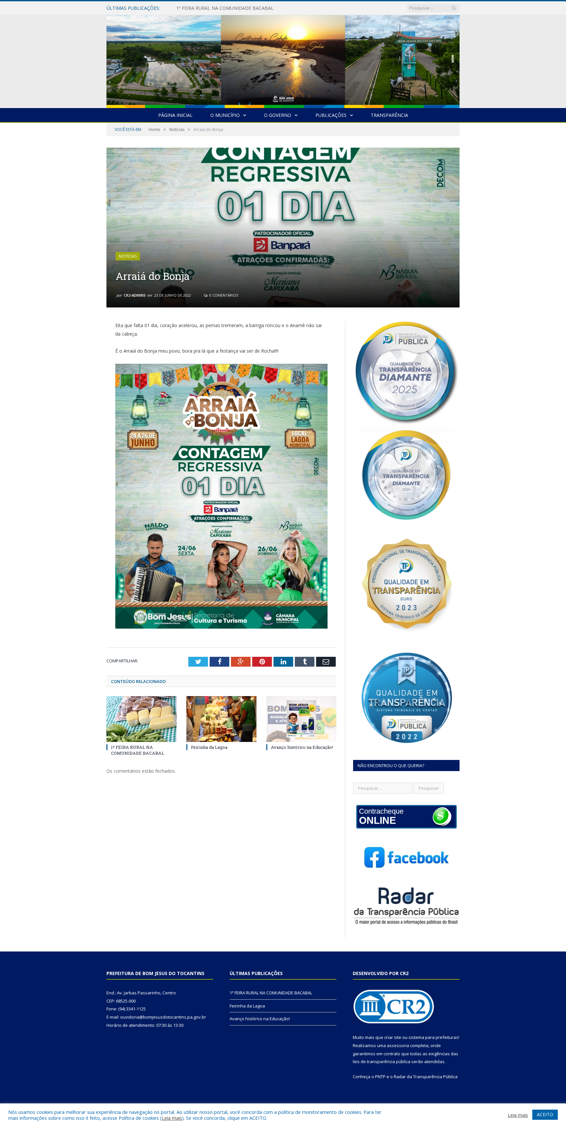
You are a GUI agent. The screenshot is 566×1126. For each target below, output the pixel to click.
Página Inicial (175, 115)
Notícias (128, 256)
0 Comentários (223, 295)
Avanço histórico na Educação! (302, 747)
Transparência (389, 115)
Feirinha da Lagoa (195, 8)
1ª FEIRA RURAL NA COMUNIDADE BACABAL (137, 750)
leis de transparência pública (381, 1061)
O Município (225, 115)
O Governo (277, 115)
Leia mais (172, 1118)
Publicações (331, 115)
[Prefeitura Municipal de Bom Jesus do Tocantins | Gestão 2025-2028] (283, 60)
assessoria (398, 1045)
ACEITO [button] (545, 1114)
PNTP (380, 1077)
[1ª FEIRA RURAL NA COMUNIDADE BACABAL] (141, 719)
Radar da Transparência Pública (426, 1077)
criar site (392, 1037)
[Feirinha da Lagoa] (221, 719)
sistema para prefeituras (433, 1037)
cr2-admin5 (134, 295)
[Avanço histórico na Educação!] (301, 719)
